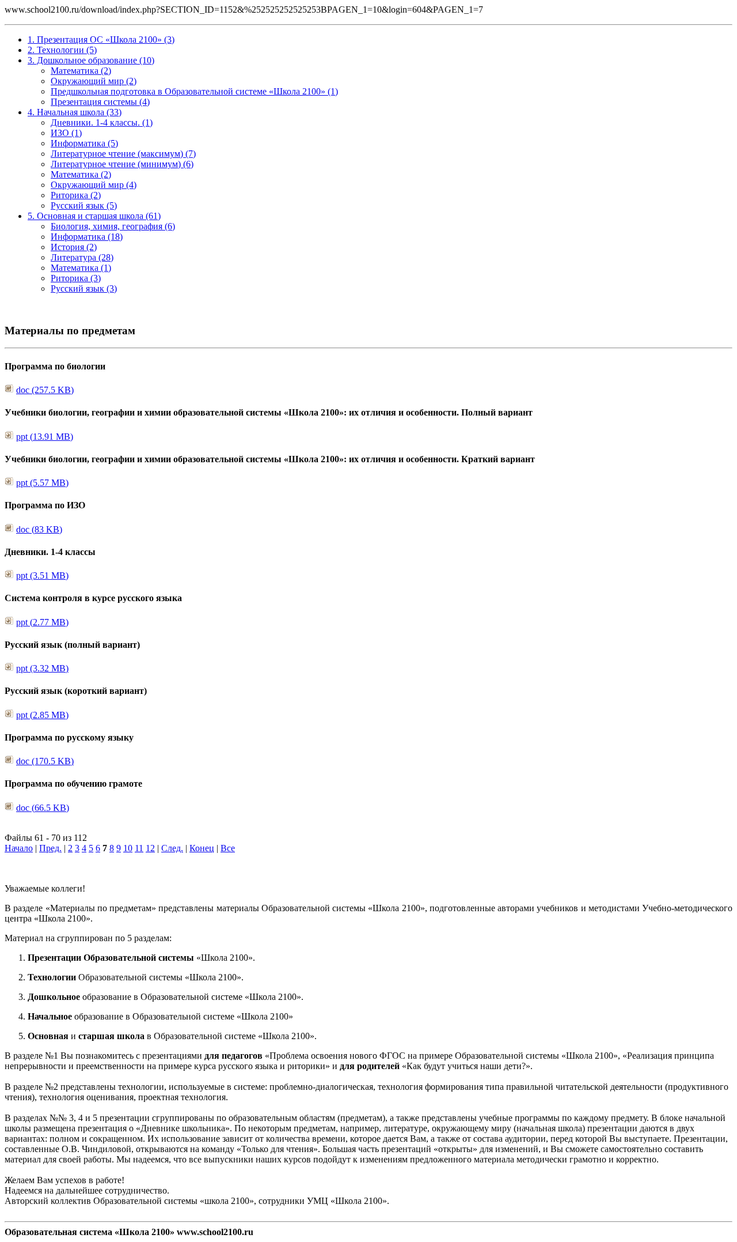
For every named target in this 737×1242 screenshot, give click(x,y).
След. (172, 848)
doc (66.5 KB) (42, 808)
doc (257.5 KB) (45, 390)
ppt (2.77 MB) (42, 622)
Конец (201, 848)
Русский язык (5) (84, 205)
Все (228, 848)
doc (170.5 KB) (45, 761)
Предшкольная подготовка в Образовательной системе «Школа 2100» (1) (194, 91)
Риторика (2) (76, 195)
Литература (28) (82, 257)
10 (127, 848)
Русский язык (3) (84, 288)
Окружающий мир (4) (93, 185)
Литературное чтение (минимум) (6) (122, 164)
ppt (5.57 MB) (42, 483)
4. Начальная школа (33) (74, 112)
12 (150, 848)
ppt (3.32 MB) (42, 668)
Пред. (50, 848)
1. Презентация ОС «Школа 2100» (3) (101, 39)
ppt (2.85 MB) (42, 715)
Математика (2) (81, 70)
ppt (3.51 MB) (42, 575)
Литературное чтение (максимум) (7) (123, 153)
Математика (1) (81, 268)
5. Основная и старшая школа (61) (94, 216)
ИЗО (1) (66, 133)
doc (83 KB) (39, 529)
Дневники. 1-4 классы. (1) (102, 122)
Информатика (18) (87, 236)
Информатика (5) (84, 143)
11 (139, 848)
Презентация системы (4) (100, 102)
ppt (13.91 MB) (44, 436)
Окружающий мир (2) (93, 81)
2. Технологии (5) (62, 50)
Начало (19, 848)
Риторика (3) (76, 278)
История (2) (74, 247)
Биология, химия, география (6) (113, 226)
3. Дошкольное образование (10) (91, 60)
